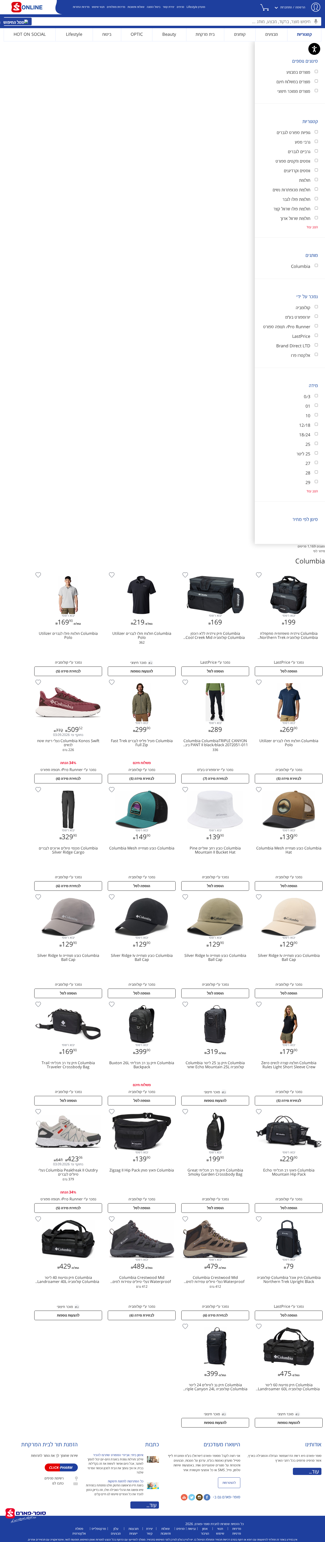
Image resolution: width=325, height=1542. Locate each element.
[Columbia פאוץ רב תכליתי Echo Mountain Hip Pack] (288, 1109)
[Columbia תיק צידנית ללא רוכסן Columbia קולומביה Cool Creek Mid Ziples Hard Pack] (214, 572)
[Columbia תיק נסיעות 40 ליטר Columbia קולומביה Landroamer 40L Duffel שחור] (68, 1216)
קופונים (240, 34)
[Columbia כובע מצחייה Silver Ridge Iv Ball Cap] (288, 894)
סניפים (180, 7)
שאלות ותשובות (136, 7)
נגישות (192, 1529)
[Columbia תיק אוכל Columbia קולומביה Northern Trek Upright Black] (288, 1216)
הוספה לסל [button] (289, 671)
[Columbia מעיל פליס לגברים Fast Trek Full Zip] (141, 679)
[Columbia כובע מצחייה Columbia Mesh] (141, 787)
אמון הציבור (205, 1531)
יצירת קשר (168, 7)
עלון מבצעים (116, 1531)
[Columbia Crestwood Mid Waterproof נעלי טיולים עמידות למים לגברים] (214, 1216)
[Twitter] (191, 1497)
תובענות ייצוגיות (133, 1531)
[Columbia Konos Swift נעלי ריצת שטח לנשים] (68, 679)
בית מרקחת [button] (205, 34)
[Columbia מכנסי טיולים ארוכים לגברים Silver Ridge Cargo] (68, 787)
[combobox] (162, 21)
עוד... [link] (314, 1472)
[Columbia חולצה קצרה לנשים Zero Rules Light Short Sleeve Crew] (288, 1001)
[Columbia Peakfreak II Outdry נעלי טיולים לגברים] (68, 1109)
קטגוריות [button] (304, 34)
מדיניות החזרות (81, 7)
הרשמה (300, 7)
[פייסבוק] (207, 1497)
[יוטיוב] (184, 1497)
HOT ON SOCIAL (30, 34)
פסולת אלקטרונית (79, 1531)
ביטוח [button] (106, 34)
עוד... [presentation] (152, 1505)
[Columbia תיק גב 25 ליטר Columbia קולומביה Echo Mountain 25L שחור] (214, 1001)
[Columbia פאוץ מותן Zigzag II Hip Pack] (141, 1109)
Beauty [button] (169, 34)
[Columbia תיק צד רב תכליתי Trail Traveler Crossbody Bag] (68, 1001)
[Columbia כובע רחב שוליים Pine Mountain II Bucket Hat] (214, 787)
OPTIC (137, 34)
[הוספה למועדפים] (259, 575)
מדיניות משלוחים (116, 7)
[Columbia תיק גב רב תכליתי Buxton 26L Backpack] (141, 1001)
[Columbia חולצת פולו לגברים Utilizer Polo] (141, 572)
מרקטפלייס (99, 1529)
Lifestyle (74, 34)
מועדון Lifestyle (196, 7)
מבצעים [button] (271, 34)
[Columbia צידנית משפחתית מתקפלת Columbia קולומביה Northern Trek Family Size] (288, 572)
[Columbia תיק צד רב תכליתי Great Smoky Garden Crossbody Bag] (214, 1109)
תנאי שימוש (98, 7)
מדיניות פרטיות (236, 1531)
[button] (269, 7)
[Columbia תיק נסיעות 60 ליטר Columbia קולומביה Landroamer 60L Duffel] (288, 1323)
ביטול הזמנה (153, 7)
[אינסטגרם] (199, 1497)
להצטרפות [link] (229, 1483)
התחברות (286, 7)
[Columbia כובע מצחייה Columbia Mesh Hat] (288, 787)
